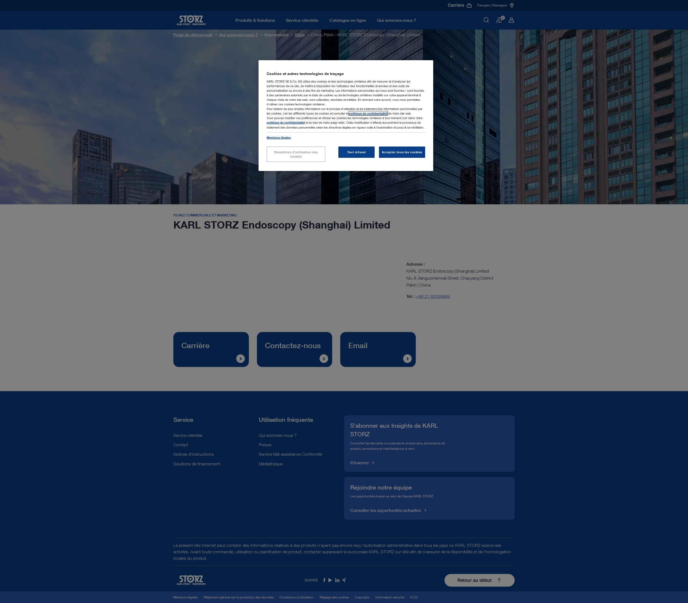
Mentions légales (279, 137)
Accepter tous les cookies (402, 152)
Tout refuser (356, 152)
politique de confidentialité (368, 113)
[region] (346, 115)
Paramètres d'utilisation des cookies (296, 154)
